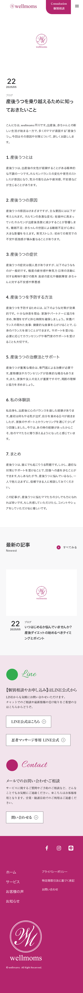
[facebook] (47, 848)
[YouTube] (59, 848)
